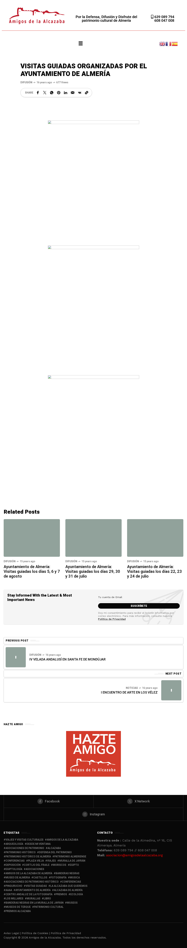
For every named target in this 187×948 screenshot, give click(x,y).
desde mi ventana (38, 844)
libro (47, 899)
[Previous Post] (16, 657)
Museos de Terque (18, 907)
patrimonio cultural (49, 907)
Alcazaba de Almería (68, 890)
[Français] (169, 43)
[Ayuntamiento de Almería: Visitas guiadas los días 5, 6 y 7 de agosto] (32, 538)
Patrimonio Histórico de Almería (28, 856)
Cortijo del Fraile (36, 865)
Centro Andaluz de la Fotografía (28, 894)
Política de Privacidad (112, 619)
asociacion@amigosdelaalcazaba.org (134, 855)
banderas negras (67, 873)
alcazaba (54, 848)
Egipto (74, 865)
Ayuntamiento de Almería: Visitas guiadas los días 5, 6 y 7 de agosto (32, 571)
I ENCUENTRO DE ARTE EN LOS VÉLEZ (129, 692)
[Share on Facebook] (37, 92)
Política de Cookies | (36, 933)
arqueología (14, 844)
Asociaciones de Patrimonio (24, 848)
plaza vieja (36, 861)
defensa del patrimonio (55, 852)
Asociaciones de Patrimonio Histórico (32, 882)
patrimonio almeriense (70, 856)
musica (75, 878)
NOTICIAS (132, 688)
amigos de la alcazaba (62, 840)
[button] (80, 44)
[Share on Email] (72, 92)
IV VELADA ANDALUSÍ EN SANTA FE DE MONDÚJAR (67, 659)
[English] (162, 43)
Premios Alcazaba (18, 911)
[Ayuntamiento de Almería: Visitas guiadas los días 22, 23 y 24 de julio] (155, 538)
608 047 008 (164, 20)
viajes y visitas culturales (24, 840)
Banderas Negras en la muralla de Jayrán (34, 903)
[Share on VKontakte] (79, 92)
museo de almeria (17, 878)
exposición (13, 865)
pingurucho (13, 886)
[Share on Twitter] (44, 92)
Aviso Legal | (12, 933)
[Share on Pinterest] (58, 92)
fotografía (58, 878)
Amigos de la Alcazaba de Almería (28, 873)
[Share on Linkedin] (65, 92)
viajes (51, 861)
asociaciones (35, 869)
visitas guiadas (36, 886)
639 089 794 (163, 17)
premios (61, 894)
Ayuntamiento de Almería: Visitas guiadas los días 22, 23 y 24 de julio (154, 571)
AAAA (8, 890)
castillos (40, 878)
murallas (33, 899)
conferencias (15, 861)
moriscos (59, 865)
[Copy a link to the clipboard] (86, 92)
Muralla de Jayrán (72, 861)
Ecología (76, 894)
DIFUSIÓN (26, 82)
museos (72, 903)
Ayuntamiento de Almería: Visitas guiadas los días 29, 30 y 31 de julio (92, 571)
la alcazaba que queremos (68, 886)
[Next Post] (171, 690)
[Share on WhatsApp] (51, 92)
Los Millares (14, 899)
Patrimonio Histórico (20, 852)
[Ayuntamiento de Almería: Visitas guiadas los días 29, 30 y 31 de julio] (93, 538)
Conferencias (71, 882)
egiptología (13, 869)
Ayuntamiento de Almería (33, 890)
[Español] (175, 43)
